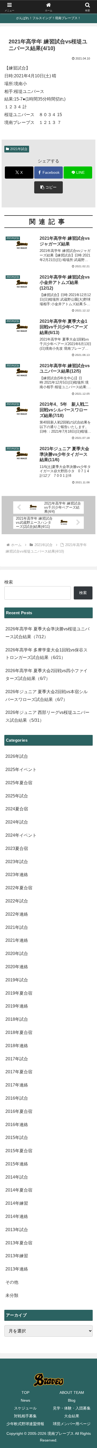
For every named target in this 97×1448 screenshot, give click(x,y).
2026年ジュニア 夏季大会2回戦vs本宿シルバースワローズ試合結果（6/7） (46, 695)
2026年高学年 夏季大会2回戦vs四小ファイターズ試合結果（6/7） (46, 674)
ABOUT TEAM (72, 1392)
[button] (48, 187)
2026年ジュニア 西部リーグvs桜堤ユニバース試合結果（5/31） (47, 716)
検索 (8, 582)
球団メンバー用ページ (72, 1424)
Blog (71, 1400)
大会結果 (71, 1416)
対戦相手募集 (25, 1416)
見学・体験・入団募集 (72, 1408)
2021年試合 (18, 149)
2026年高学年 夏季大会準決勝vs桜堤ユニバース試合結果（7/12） (47, 633)
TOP (25, 1392)
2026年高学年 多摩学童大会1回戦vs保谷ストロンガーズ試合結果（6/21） (46, 654)
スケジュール (25, 1408)
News (25, 1400)
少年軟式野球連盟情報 (25, 1424)
